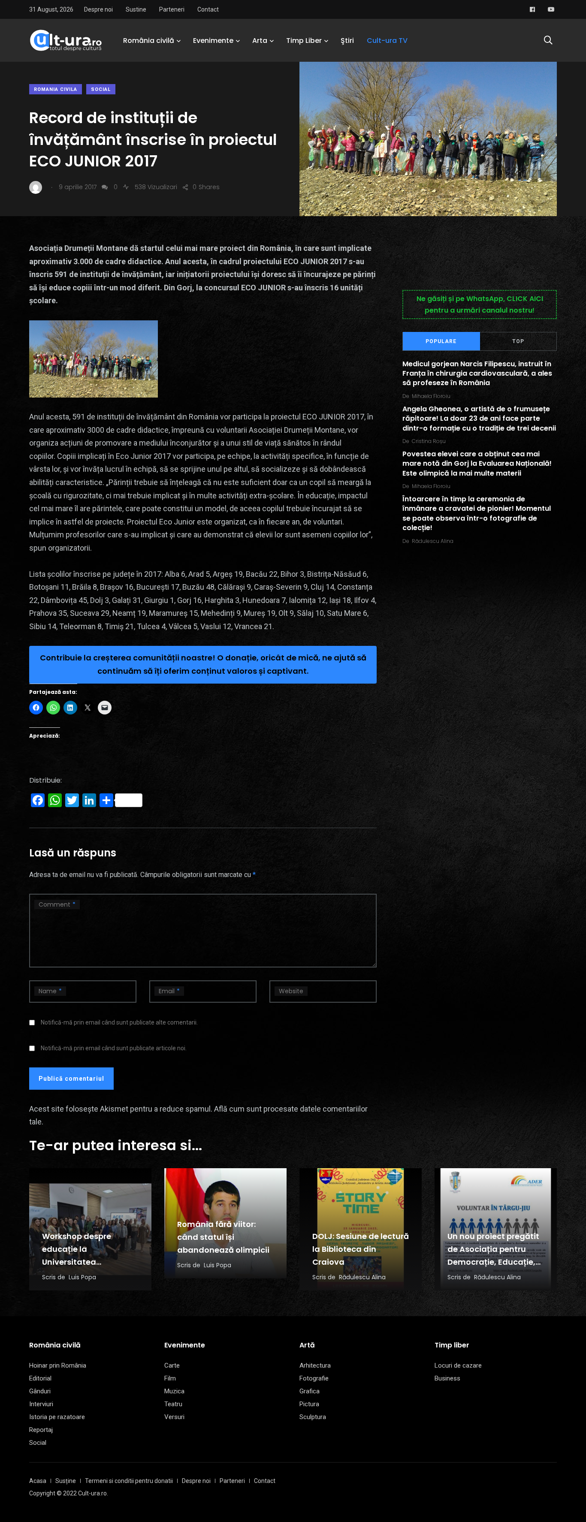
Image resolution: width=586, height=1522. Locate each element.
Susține (65, 1480)
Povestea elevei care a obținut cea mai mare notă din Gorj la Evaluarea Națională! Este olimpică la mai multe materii (477, 463)
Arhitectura (315, 1365)
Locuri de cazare (458, 1365)
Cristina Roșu (429, 441)
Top (518, 341)
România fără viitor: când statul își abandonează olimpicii (223, 1237)
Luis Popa (82, 1277)
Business (447, 1378)
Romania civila (55, 89)
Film (170, 1378)
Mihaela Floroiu (431, 396)
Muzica (174, 1391)
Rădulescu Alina (432, 541)
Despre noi (98, 9)
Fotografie (314, 1378)
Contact (208, 9)
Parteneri (171, 9)
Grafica (309, 1391)
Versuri (174, 1417)
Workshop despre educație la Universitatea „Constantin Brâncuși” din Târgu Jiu (86, 1262)
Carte (172, 1365)
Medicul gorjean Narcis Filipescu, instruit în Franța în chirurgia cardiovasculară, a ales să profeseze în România (477, 373)
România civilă (148, 40)
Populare (441, 341)
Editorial (40, 1378)
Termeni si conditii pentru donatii (129, 1480)
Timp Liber (304, 40)
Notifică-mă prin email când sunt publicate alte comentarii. (119, 1022)
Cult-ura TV (387, 40)
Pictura (309, 1404)
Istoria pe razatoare (57, 1417)
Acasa (37, 1480)
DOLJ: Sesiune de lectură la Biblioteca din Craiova (360, 1249)
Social (101, 89)
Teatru (173, 1404)
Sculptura (312, 1417)
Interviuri (41, 1404)
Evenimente (213, 40)
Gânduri (40, 1391)
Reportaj (41, 1430)
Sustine (136, 9)
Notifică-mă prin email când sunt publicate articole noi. (114, 1048)
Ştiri (347, 40)
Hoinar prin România (57, 1365)
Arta (259, 40)
